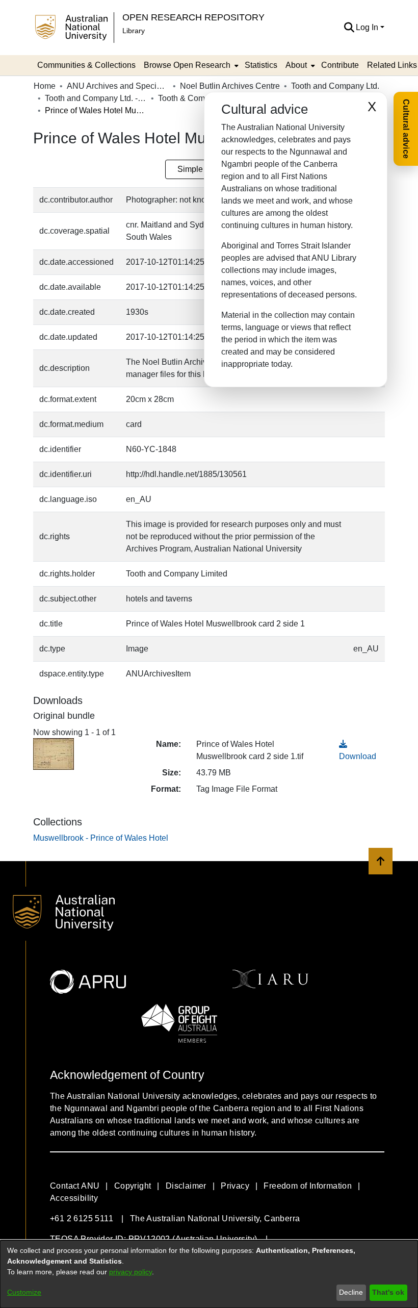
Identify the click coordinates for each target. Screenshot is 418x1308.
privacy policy (130, 1272)
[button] (349, 27)
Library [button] (133, 31)
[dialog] (209, 1274)
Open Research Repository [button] (193, 17)
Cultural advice (406, 129)
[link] (100, 838)
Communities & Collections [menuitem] (86, 65)
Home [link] (45, 86)
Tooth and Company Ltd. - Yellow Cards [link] (96, 98)
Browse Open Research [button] (187, 65)
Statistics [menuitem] (261, 65)
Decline (351, 1292)
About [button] (296, 65)
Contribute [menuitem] (340, 65)
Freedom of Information (308, 1185)
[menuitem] (190, 65)
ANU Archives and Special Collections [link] (118, 86)
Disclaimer (186, 1185)
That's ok (388, 1292)
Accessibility (74, 1198)
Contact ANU (74, 1185)
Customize (24, 1292)
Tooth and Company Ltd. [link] (335, 86)
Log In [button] (368, 27)
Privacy (235, 1185)
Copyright (132, 1185)
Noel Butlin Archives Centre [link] (230, 86)
